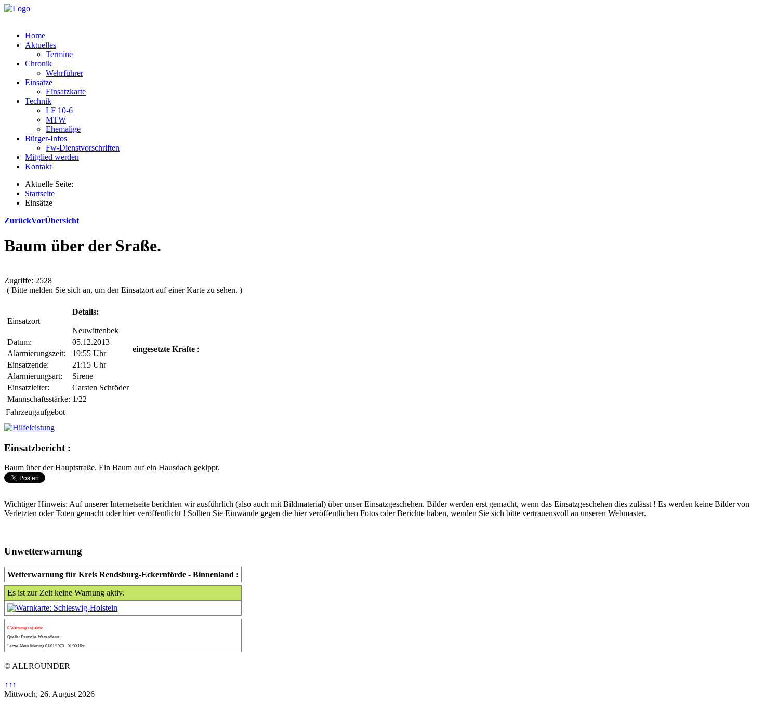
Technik (38, 101)
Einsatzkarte (66, 91)
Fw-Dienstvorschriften (83, 147)
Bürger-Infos (46, 138)
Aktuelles (40, 44)
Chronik (38, 63)
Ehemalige (63, 129)
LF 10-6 (59, 110)
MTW (56, 119)
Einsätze (38, 82)
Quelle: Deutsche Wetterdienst (33, 636)
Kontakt (38, 166)
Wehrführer (64, 73)
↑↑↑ (10, 684)
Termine (59, 54)
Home (35, 35)
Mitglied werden (52, 157)
